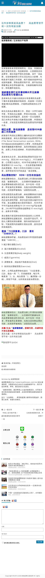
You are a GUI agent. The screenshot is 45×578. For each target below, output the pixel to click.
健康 (9, 11)
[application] (22, 37)
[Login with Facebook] (15, 501)
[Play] (3, 37)
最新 (18, 11)
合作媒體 (14, 11)
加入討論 (6, 501)
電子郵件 (4, 534)
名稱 (3, 526)
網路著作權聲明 (9, 369)
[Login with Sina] (13, 501)
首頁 (3, 11)
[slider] (40, 37)
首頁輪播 (23, 11)
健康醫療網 (25, 30)
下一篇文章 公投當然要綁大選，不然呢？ (34, 413)
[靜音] (36, 37)
